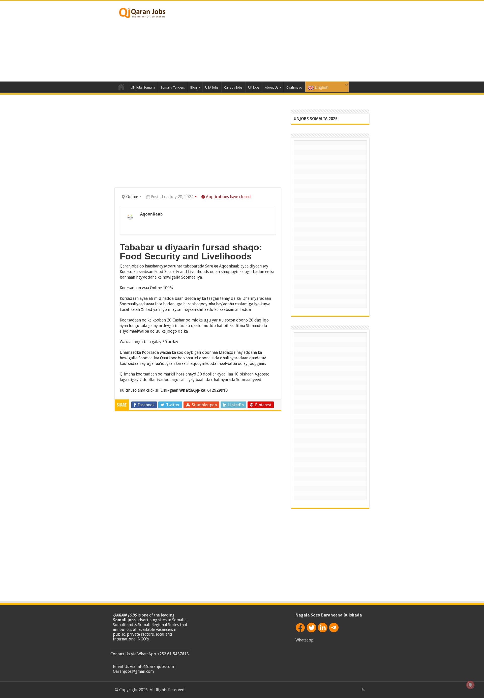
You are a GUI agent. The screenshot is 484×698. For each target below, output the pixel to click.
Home (121, 87)
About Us (271, 87)
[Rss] (363, 690)
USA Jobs (212, 87)
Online (132, 196)
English (321, 87)
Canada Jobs (233, 87)
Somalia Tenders (173, 87)
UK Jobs (253, 87)
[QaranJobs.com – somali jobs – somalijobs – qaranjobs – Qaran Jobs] (142, 12)
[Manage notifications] (470, 685)
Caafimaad (294, 87)
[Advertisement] (274, 41)
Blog (193, 87)
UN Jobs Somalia (143, 87)
